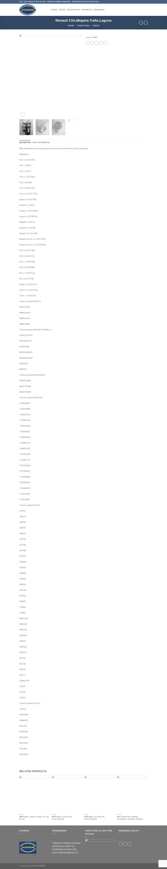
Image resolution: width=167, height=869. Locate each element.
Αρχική (54, 10)
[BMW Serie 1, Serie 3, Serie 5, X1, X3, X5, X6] (34, 794)
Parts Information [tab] (41, 142)
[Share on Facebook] (88, 43)
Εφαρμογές (86, 10)
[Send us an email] (144, 2)
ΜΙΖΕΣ (96, 25)
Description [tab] (25, 142)
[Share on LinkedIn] (105, 43)
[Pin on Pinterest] (101, 43)
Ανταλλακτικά (73, 10)
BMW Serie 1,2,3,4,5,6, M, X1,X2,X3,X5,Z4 (62, 818)
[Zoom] (22, 114)
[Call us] (146, 2)
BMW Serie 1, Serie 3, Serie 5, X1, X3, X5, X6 (34, 818)
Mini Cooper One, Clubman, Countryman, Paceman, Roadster (130, 818)
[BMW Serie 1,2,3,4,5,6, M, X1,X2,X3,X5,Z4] (67, 794)
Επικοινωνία (99, 10)
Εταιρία (62, 10)
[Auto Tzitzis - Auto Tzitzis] (31, 9)
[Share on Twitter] (92, 43)
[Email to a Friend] (96, 43)
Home (70, 25)
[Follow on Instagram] (142, 2)
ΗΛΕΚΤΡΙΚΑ (83, 25)
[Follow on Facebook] (139, 2)
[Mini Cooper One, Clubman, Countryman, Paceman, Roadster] (132, 794)
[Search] (48, 9)
